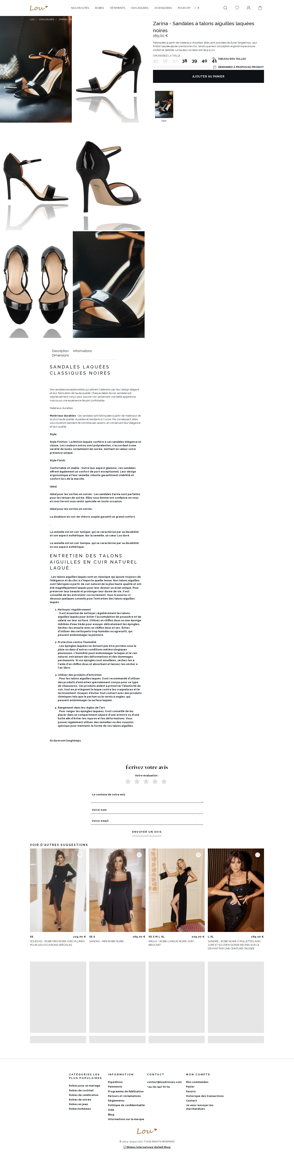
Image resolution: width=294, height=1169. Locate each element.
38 (184, 60)
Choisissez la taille (166, 55)
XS (31, 936)
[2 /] (137, 781)
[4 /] (155, 781)
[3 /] (146, 781)
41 (214, 60)
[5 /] (164, 781)
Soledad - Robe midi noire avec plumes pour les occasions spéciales (57, 943)
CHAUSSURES (46, 19)
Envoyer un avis (147, 831)
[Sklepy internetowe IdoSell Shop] (147, 1147)
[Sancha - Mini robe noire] (117, 890)
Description (60, 351)
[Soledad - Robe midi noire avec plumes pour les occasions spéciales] (58, 890)
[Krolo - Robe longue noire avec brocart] (177, 890)
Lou (32, 19)
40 (204, 60)
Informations (82, 351)
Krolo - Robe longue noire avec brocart (171, 943)
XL (162, 936)
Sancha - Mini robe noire (106, 941)
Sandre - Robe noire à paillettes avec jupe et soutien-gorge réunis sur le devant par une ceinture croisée (234, 945)
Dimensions (60, 355)
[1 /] (128, 781)
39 (194, 60)
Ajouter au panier (208, 76)
